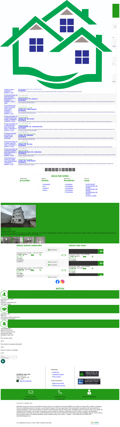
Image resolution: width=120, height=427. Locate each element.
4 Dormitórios (69, 190)
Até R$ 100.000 (90, 184)
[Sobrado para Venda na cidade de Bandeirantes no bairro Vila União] (75, 265)
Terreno (45, 190)
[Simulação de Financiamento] (89, 376)
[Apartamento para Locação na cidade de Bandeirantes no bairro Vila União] (23, 266)
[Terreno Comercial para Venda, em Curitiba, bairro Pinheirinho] (10, 138)
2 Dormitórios (69, 186)
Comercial (46, 188)
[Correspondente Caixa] (89, 384)
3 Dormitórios (69, 188)
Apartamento (46, 184)
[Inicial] (56, 88)
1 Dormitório (68, 184)
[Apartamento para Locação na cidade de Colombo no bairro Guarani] (18, 227)
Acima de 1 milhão (91, 195)
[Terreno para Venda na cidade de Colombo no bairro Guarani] (75, 253)
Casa (44, 186)
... (49, 169)
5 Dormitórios (69, 192)
